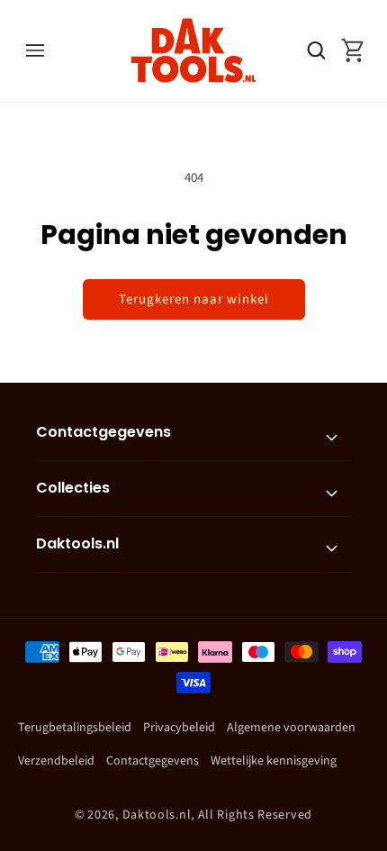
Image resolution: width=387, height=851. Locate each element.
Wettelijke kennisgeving (274, 761)
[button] (34, 50)
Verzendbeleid (56, 761)
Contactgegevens (152, 761)
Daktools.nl (157, 815)
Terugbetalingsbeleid (74, 728)
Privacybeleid (179, 728)
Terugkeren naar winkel (194, 299)
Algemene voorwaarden (291, 728)
